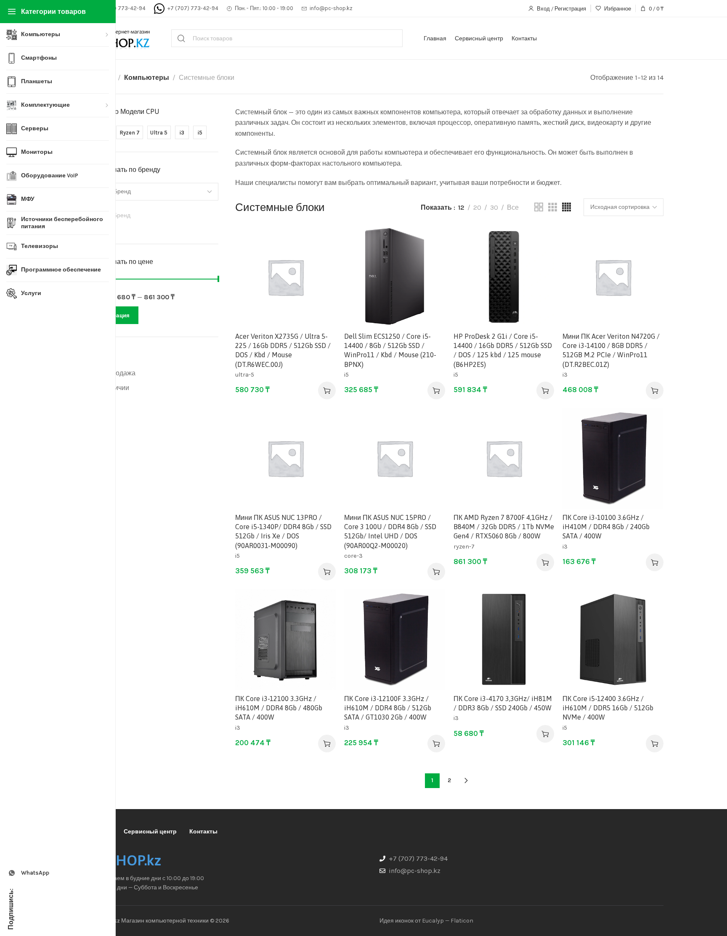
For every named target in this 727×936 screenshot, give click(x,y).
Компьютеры (146, 78)
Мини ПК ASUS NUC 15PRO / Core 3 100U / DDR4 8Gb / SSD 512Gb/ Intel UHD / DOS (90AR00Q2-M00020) (390, 531)
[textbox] (153, 215)
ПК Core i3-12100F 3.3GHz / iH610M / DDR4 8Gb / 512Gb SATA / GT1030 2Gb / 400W (387, 708)
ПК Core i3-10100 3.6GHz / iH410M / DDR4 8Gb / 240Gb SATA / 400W (606, 527)
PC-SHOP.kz (124, 860)
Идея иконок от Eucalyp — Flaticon (426, 920)
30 (494, 207)
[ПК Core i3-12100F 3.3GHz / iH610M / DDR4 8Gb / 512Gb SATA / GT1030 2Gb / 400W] (394, 639)
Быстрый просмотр (321, 262)
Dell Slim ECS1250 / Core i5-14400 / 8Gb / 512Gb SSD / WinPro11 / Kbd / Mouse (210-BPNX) (390, 350)
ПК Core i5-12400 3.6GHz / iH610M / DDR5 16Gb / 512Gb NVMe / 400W (607, 708)
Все (513, 207)
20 (477, 207)
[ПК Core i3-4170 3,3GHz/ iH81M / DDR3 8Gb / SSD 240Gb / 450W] (504, 639)
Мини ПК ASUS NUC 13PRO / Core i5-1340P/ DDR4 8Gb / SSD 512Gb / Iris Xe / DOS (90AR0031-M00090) (283, 531)
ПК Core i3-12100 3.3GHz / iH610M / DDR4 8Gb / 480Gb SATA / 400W (278, 708)
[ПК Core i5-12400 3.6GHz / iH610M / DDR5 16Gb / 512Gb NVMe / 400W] (612, 639)
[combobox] (153, 216)
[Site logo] (118, 38)
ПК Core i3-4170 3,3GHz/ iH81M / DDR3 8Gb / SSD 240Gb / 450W (503, 703)
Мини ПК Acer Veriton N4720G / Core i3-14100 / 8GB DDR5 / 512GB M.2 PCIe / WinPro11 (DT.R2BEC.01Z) (611, 350)
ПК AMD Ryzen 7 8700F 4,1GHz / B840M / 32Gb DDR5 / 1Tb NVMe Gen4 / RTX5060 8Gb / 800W (504, 527)
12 (461, 207)
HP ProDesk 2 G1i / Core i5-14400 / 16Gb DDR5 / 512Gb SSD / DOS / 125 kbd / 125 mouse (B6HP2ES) (503, 350)
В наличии (113, 388)
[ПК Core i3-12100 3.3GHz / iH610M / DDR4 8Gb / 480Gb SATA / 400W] (285, 639)
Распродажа (116, 373)
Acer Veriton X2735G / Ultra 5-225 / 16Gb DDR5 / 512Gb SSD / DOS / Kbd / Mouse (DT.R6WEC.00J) (283, 350)
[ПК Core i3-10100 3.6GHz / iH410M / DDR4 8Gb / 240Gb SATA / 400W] (612, 458)
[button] (327, 390)
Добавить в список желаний (321, 242)
